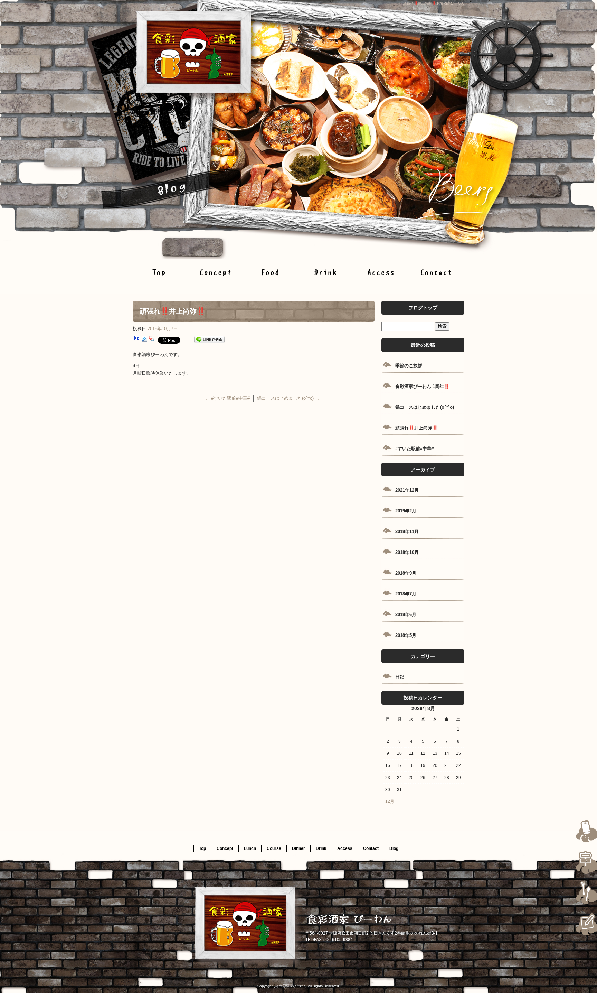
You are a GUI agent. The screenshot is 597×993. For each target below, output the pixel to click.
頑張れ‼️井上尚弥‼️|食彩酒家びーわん (433, 3)
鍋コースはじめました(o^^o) (288, 398)
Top (160, 272)
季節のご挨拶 (408, 365)
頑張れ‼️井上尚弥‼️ (416, 427)
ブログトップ (422, 307)
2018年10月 (407, 552)
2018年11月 (407, 531)
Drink (326, 272)
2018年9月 (405, 573)
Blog (393, 848)
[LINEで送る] (209, 339)
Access (381, 272)
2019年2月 (405, 510)
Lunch (250, 848)
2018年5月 (405, 635)
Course (274, 848)
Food (270, 272)
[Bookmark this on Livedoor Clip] (144, 339)
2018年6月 (405, 614)
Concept (215, 272)
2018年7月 (405, 593)
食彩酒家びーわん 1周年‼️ (422, 386)
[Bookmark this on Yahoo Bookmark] (151, 339)
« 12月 (388, 801)
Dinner (298, 848)
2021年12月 (407, 490)
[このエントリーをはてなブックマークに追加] (137, 339)
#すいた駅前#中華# (227, 398)
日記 (399, 676)
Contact (436, 272)
